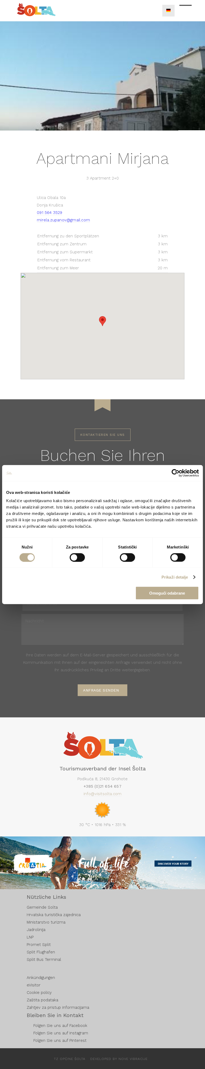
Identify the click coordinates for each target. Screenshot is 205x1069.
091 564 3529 (49, 212)
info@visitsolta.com (103, 793)
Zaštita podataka (42, 1000)
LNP (30, 937)
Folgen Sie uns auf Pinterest (59, 1040)
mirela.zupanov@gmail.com (63, 220)
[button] (102, 321)
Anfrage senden (101, 690)
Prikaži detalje (174, 577)
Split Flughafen (41, 952)
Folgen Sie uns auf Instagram (60, 1033)
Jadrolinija (36, 929)
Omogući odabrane (167, 593)
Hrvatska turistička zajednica (54, 914)
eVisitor (34, 985)
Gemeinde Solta (42, 907)
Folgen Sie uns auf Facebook (60, 1025)
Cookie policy (39, 992)
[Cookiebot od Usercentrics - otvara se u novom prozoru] (175, 473)
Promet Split (39, 944)
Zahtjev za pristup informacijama (58, 1007)
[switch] (77, 557)
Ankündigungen (41, 977)
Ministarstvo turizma (46, 922)
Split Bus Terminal (44, 959)
